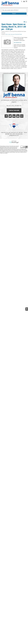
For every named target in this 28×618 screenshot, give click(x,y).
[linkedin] (14, 116)
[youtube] (17, 116)
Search (14, 13)
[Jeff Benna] (10, 6)
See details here (17, 42)
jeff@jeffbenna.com (14, 135)
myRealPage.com (14, 142)
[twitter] (10, 116)
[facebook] (6, 116)
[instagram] (21, 116)
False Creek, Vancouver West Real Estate (14, 34)
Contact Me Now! (14, 110)
